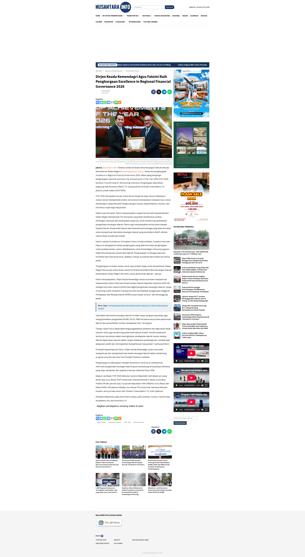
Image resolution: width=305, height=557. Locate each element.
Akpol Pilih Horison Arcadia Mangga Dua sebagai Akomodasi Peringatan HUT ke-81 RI (195, 260)
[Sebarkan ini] (153, 92)
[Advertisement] (152, 44)
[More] (119, 102)
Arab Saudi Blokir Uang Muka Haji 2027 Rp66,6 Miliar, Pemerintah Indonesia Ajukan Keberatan (195, 269)
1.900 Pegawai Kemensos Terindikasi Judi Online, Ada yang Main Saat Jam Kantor (106, 490)
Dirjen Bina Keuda (115, 422)
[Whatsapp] (105, 102)
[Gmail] (112, 102)
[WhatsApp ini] (169, 92)
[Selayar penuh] (206, 361)
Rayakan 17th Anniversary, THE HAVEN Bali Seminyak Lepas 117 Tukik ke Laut (191, 253)
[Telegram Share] (164, 92)
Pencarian (169, 7)
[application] (191, 353)
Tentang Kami (101, 540)
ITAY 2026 (127, 422)
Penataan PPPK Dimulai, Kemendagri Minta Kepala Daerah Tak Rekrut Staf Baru (133, 462)
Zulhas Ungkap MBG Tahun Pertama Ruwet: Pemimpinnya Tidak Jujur (179, 65)
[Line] (116, 102)
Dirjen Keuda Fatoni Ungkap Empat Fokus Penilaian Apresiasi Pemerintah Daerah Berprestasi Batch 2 (107, 463)
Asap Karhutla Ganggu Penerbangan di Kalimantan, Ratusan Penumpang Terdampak (195, 289)
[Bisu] (202, 361)
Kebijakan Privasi (102, 543)
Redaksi (117, 540)
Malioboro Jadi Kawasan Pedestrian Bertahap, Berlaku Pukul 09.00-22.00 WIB (160, 490)
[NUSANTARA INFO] (113, 7)
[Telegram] (108, 102)
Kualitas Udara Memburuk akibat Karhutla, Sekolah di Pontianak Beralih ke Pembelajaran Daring (132, 491)
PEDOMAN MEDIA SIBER (140, 540)
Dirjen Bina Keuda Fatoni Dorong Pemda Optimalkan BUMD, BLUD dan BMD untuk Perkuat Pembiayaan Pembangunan (159, 464)
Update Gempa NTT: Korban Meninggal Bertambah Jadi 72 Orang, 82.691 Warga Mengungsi (195, 298)
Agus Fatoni (138, 171)
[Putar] (176, 361)
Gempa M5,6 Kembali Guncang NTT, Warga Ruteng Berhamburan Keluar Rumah (194, 308)
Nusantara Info (110, 167)
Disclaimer (118, 543)
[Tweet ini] (158, 92)
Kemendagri (126, 171)
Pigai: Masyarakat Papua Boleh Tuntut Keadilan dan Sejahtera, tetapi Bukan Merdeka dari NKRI (195, 326)
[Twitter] (101, 102)
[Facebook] (97, 102)
